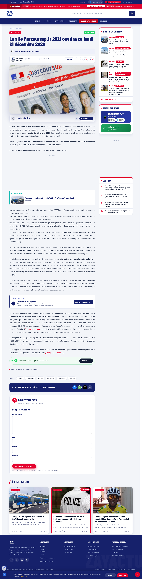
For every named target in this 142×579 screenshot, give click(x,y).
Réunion (72, 378)
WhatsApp (73, 21)
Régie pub (47, 21)
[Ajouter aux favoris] (81, 59)
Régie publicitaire (93, 552)
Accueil (11, 28)
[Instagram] (22, 560)
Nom (14, 437)
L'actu (42, 549)
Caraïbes (43, 551)
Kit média (115, 552)
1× (76, 118)
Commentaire (17, 414)
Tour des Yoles (68, 549)
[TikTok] (17, 560)
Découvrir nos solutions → (83, 302)
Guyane (40, 378)
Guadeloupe (30, 378)
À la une (42, 555)
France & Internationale (47, 558)
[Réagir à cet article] (76, 59)
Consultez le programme (35, 329)
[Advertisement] (52, 172)
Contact (103, 21)
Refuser (110, 575)
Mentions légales (100, 569)
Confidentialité (111, 569)
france (20, 378)
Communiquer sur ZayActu (120, 546)
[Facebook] (74, 387)
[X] (85, 387)
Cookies (119, 569)
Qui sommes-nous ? (94, 546)
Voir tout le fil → (108, 99)
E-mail (15, 446)
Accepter (122, 575)
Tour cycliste (68, 552)
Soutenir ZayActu (93, 556)
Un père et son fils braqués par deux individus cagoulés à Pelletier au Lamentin (68, 519)
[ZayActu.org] (10, 13)
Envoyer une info (128, 2)
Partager (70, 59)
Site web (15, 455)
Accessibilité (131, 569)
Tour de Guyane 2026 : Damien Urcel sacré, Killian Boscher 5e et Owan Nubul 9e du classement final (112, 519)
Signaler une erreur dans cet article (23, 369)
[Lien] (90, 387)
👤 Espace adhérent (96, 2)
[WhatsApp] (80, 387)
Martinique (19, 28)
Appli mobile (60, 21)
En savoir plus (24, 576)
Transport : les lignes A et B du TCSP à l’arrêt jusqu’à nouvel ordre (28, 517)
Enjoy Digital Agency (47, 569)
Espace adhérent (93, 549)
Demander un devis (118, 556)
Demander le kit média (87, 306)
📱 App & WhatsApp (113, 2)
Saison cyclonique (88, 21)
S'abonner (90, 32)
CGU (124, 569)
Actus (37, 21)
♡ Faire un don (81, 2)
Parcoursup (61, 378)
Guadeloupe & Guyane (46, 561)
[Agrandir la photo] (52, 89)
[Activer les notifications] (4, 568)
